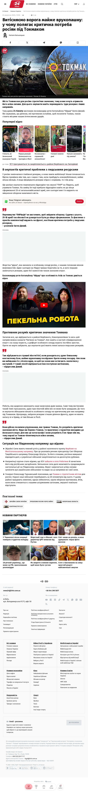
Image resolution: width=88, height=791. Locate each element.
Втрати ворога (38, 663)
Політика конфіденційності (40, 610)
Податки (10, 685)
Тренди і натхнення (13, 704)
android (11, 768)
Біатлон (36, 707)
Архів (60, 621)
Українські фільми (39, 676)
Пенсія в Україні (12, 688)
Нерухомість (12, 695)
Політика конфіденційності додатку (43, 618)
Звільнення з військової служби (71, 646)
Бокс (35, 698)
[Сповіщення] (83, 4)
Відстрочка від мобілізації (69, 657)
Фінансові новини (13, 679)
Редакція (6, 614)
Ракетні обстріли (39, 646)
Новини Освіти (66, 671)
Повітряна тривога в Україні (43, 655)
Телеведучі (6, 624)
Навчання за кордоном (68, 687)
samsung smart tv (48, 768)
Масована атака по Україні (42, 657)
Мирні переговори (40, 652)
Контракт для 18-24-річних (69, 655)
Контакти (62, 610)
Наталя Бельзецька (16, 35)
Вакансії (61, 614)
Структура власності (65, 617)
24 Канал (5, 11)
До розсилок (74, 722)
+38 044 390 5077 (52, 591)
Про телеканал (8, 621)
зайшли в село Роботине (57, 461)
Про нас (5, 610)
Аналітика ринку (12, 698)
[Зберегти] (77, 42)
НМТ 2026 (63, 682)
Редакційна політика (10, 617)
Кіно (35, 671)
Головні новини (12, 646)
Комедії (36, 682)
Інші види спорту (39, 710)
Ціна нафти (11, 673)
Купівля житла (12, 701)
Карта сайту (63, 624)
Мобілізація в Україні (69, 643)
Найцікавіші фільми (40, 673)
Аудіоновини (11, 657)
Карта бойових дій (40, 649)
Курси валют (11, 676)
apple (24, 768)
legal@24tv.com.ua (31, 758)
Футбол (36, 701)
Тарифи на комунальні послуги (18, 682)
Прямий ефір (11, 652)
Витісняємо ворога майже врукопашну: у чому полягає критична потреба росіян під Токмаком (54, 11)
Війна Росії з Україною (42, 643)
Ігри (55, 4)
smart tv (35, 768)
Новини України (45, 4)
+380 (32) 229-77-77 (18, 756)
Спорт (35, 695)
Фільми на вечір (39, 679)
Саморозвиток (65, 685)
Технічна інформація (38, 629)
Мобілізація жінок (66, 652)
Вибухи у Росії (38, 660)
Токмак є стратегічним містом (67, 474)
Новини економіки (14, 671)
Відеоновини (11, 655)
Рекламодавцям (8, 628)
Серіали (36, 685)
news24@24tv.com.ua (11, 591)
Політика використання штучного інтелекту (42, 614)
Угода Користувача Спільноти (41, 622)
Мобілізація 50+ (65, 649)
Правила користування (10, 631)
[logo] (16, 4)
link (46, 600)
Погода (9, 660)
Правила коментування (39, 626)
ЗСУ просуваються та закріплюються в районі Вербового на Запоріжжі (43, 164)
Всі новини (31, 4)
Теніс (35, 704)
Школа (62, 679)
